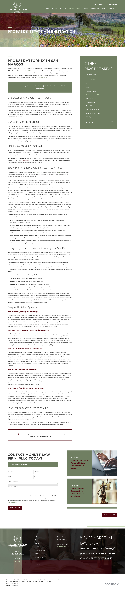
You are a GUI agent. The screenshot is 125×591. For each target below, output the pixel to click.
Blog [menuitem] (103, 8)
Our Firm (37, 543)
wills (59, 172)
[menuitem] (97, 74)
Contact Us (38, 564)
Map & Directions (61, 546)
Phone (9, 476)
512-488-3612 (110, 4)
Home (36, 540)
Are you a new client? (13, 481)
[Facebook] (15, 561)
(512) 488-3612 (25, 160)
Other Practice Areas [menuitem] (74, 8)
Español (37, 553)
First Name (10, 471)
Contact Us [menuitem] (111, 8)
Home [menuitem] (47, 8)
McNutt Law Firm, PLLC (24, 71)
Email (35, 476)
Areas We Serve (39, 557)
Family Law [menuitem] (63, 8)
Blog (36, 560)
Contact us (59, 380)
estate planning (38, 172)
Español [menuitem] (85, 8)
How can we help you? (13, 486)
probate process (43, 77)
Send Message (15, 508)
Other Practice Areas (40, 550)
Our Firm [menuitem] (54, 8)
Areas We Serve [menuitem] (95, 8)
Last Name (36, 471)
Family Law (37, 547)
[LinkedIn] (19, 561)
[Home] (17, 6)
